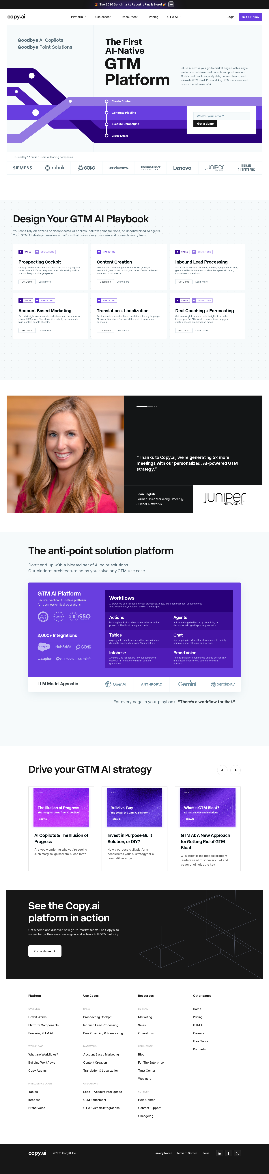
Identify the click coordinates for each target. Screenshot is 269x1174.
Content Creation (95, 1062)
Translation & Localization (101, 1070)
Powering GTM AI (40, 1033)
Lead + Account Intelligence (102, 1092)
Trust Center (146, 1070)
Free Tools (200, 1041)
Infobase (34, 1100)
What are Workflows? (43, 1054)
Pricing (153, 17)
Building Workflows (41, 1062)
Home (197, 1009)
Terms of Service (187, 1153)
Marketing (145, 1017)
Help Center (146, 1100)
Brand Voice (36, 1108)
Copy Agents (37, 1070)
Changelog (145, 1116)
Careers (198, 1033)
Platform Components (43, 1025)
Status (205, 1153)
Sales (142, 1025)
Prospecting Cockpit (97, 1017)
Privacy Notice (163, 1153)
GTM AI (198, 1025)
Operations (146, 1033)
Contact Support (149, 1108)
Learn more (45, 281)
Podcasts (199, 1049)
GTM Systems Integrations (101, 1108)
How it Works (37, 1017)
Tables (33, 1092)
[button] (79, 17)
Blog (141, 1054)
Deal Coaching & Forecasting (103, 1033)
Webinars (144, 1078)
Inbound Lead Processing (100, 1025)
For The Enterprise (151, 1062)
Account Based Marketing (101, 1054)
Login (230, 17)
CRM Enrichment (94, 1100)
